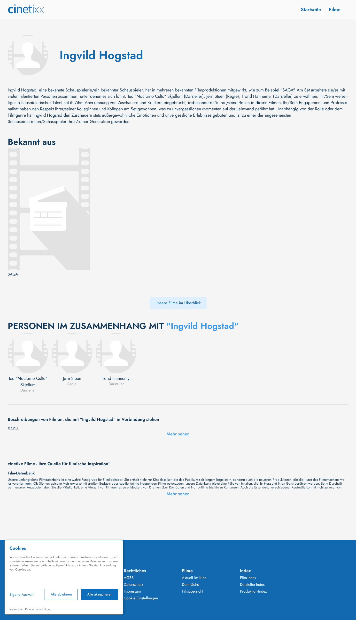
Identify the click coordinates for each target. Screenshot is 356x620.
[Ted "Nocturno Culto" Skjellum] (28, 353)
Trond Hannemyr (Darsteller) (267, 96)
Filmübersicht (192, 591)
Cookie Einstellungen (141, 598)
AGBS (129, 577)
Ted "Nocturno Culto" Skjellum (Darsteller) (165, 96)
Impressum (132, 591)
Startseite (311, 9)
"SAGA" (287, 90)
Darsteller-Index (252, 584)
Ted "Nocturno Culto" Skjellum (27, 381)
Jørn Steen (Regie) (222, 96)
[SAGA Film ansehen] (49, 209)
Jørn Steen (72, 378)
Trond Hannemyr (116, 378)
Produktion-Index (253, 591)
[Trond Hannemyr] (116, 353)
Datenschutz (133, 584)
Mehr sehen (178, 434)
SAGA (13, 274)
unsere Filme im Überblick (178, 303)
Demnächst (191, 584)
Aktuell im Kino (194, 577)
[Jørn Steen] (72, 353)
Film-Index (248, 577)
